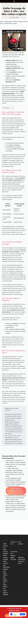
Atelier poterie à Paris (5, 563)
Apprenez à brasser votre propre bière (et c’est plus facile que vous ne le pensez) (16, 509)
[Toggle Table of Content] (11, 108)
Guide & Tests (8, 21)
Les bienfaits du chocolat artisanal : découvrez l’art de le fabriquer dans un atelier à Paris (16, 498)
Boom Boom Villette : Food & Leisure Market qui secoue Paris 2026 (15, 474)
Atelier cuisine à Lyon (5, 546)
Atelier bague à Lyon (5, 587)
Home (1, 21)
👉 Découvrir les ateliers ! (14, 616)
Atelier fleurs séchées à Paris (6, 569)
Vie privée (13, 559)
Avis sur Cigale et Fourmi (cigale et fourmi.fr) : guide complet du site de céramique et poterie (16, 484)
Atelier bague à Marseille (5, 592)
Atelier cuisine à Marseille (5, 557)
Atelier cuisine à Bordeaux (5, 551)
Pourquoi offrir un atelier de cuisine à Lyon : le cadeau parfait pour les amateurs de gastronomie (16, 503)
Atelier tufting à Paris (5, 575)
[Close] (27, 608)
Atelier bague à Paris (5, 581)
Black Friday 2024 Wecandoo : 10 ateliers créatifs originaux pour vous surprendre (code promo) (16, 491)
